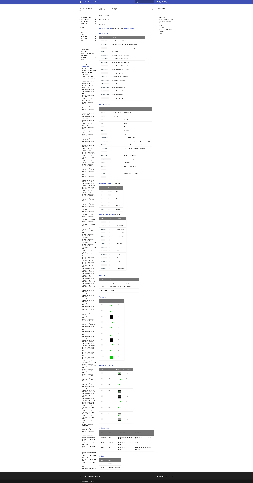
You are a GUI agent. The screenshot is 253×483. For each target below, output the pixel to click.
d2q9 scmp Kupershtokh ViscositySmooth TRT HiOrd (89, 399)
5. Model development (85, 21)
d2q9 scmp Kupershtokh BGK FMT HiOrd (88, 99)
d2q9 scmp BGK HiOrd (87, 72)
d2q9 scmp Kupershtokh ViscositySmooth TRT (88, 387)
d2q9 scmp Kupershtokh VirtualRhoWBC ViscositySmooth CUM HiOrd (88, 253)
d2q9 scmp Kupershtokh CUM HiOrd (88, 117)
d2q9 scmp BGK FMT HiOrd (89, 70)
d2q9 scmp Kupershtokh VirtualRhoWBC (88, 146)
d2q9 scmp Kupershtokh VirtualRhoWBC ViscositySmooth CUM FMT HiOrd (89, 246)
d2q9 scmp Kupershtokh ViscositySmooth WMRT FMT (88, 407)
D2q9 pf (83, 59)
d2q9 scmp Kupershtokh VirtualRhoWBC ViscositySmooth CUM (88, 236)
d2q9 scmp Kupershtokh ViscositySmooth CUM (88, 358)
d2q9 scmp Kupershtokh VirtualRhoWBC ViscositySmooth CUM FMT (89, 241)
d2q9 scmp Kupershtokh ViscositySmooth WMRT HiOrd (88, 417)
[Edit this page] (153, 9)
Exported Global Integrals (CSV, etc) (165, 22)
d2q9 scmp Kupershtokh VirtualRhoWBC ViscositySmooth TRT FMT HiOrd (88, 286)
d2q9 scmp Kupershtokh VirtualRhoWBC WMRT (88, 320)
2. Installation (83, 15)
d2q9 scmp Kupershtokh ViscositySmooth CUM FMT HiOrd (89, 366)
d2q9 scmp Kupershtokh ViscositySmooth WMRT (88, 403)
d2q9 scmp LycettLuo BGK (88, 437)
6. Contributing (83, 23)
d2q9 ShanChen (85, 49)
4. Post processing (84, 19)
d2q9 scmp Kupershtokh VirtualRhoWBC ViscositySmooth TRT (88, 275)
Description (159, 11)
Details (158, 13)
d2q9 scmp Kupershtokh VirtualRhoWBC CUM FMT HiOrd (88, 173)
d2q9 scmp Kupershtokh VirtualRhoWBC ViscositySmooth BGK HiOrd (88, 230)
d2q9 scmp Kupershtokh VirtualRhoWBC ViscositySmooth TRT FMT (88, 280)
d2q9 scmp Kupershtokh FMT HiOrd (88, 124)
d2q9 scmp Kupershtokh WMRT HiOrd (88, 432)
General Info (83, 25)
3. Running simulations (85, 17)
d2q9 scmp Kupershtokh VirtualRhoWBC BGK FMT (88, 153)
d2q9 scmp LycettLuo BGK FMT (88, 440)
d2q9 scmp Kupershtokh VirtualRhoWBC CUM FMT (88, 168)
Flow (82, 40)
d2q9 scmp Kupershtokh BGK (88, 92)
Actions (160, 33)
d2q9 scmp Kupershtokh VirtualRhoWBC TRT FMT (88, 195)
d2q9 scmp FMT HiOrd (87, 85)
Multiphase (83, 47)
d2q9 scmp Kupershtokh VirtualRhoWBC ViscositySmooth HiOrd (88, 270)
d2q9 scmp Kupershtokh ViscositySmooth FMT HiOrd (88, 379)
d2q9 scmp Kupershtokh (88, 89)
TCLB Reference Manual (86, 8)
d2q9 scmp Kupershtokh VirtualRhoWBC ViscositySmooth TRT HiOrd (89, 291)
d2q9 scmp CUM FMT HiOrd (89, 79)
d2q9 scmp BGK (86, 66)
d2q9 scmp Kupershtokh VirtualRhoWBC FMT (88, 180)
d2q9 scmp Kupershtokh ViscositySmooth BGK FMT (89, 344)
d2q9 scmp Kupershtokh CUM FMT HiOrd (88, 113)
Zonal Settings (161, 15)
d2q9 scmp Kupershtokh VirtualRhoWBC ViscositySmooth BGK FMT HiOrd (89, 223)
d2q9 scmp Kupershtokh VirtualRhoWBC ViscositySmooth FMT (88, 259)
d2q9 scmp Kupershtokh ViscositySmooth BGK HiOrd (88, 354)
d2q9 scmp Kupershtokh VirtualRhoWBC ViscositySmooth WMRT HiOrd (88, 315)
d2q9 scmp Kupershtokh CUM (88, 106)
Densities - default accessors (165, 29)
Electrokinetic (84, 36)
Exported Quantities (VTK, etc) (165, 19)
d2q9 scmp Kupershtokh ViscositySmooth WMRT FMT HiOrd (88, 412)
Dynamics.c (126, 28)
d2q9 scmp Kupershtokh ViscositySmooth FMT (88, 375)
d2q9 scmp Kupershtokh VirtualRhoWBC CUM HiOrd (89, 177)
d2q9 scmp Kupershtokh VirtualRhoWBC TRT (88, 191)
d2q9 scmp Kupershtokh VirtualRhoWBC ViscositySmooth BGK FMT (89, 218)
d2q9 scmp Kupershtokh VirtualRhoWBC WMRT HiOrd (88, 333)
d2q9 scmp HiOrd (86, 87)
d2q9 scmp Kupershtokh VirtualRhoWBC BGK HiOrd (88, 161)
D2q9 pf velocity (85, 62)
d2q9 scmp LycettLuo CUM (89, 450)
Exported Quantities (106, 184)
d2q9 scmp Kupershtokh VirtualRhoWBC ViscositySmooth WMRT (88, 296)
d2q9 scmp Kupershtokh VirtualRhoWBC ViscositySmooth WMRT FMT (88, 302)
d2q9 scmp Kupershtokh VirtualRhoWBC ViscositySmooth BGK (88, 213)
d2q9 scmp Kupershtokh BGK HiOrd (88, 103)
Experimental (84, 38)
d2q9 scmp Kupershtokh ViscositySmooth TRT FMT (88, 390)
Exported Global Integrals (106, 214)
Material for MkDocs (89, 481)
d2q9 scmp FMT (86, 83)
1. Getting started (84, 13)
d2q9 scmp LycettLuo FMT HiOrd (88, 465)
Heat (82, 42)
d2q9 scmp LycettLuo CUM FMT (89, 453)
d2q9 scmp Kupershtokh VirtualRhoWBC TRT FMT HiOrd (88, 199)
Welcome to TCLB (84, 11)
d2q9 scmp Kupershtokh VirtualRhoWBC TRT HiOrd (88, 203)
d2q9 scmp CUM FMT (87, 76)
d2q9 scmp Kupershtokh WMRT (88, 421)
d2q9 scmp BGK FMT (87, 68)
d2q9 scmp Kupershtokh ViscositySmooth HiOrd (88, 383)
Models (81, 30)
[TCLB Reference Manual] (80, 1)
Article (82, 34)
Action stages (161, 31)
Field (109, 369)
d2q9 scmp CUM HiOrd (88, 81)
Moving (82, 45)
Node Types (161, 25)
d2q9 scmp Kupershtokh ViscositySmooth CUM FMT (89, 361)
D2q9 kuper (84, 51)
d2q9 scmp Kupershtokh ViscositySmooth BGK (88, 341)
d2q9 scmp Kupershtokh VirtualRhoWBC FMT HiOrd (88, 184)
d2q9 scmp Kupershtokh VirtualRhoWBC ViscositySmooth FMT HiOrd (88, 264)
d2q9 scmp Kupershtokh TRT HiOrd (88, 142)
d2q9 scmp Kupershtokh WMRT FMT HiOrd (88, 428)
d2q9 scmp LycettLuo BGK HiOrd (88, 447)
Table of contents (161, 8)
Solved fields (161, 27)
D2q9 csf (83, 57)
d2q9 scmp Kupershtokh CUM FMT (88, 110)
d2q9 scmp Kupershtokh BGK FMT (88, 96)
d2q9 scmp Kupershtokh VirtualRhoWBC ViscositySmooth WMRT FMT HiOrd (88, 309)
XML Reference (83, 28)
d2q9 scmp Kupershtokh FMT (88, 121)
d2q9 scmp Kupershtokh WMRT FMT (88, 425)
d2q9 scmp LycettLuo (87, 435)
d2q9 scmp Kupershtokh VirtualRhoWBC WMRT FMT (89, 323)
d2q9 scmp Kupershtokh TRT (88, 131)
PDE (81, 32)
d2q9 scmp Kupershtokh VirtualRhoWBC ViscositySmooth (88, 208)
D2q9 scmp (84, 64)
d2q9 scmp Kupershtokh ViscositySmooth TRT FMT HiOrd (88, 395)
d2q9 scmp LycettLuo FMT (88, 463)
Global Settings (161, 17)
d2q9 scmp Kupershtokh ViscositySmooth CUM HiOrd (88, 371)
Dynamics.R (133, 28)
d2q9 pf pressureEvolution (87, 53)
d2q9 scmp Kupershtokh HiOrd (88, 128)
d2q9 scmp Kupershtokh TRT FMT (88, 135)
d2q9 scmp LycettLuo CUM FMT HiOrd (89, 456)
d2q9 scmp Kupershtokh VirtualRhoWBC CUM (88, 165)
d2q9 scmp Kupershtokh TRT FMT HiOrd (88, 138)
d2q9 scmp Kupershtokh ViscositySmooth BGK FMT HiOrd (89, 349)
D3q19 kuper (84, 55)
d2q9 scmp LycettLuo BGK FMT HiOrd (88, 443)
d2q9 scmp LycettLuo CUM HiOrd (89, 460)
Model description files (105, 28)
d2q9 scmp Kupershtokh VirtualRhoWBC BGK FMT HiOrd (88, 157)
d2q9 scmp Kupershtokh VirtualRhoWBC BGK (88, 149)
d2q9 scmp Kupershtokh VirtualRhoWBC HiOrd (88, 188)
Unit (109, 187)
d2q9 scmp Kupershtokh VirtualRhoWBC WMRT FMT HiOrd (89, 328)
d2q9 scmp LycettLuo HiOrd (89, 468)
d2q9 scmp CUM (86, 74)
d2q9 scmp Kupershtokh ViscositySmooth (88, 337)
